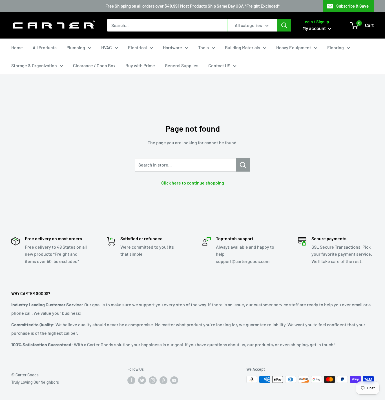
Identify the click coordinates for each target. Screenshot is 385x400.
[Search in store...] (243, 165)
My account (314, 28)
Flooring (335, 47)
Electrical (137, 47)
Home (17, 47)
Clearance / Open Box (94, 65)
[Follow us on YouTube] (174, 380)
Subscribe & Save (352, 5)
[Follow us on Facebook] (131, 380)
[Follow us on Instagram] (153, 380)
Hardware (172, 47)
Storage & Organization (34, 65)
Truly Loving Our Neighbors (35, 382)
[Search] (284, 25)
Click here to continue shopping (192, 182)
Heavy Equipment (293, 47)
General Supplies (181, 65)
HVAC (106, 47)
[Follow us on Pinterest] (163, 380)
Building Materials (242, 47)
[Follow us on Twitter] (142, 380)
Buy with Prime (140, 65)
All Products (45, 47)
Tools (203, 47)
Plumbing (76, 47)
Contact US (219, 65)
